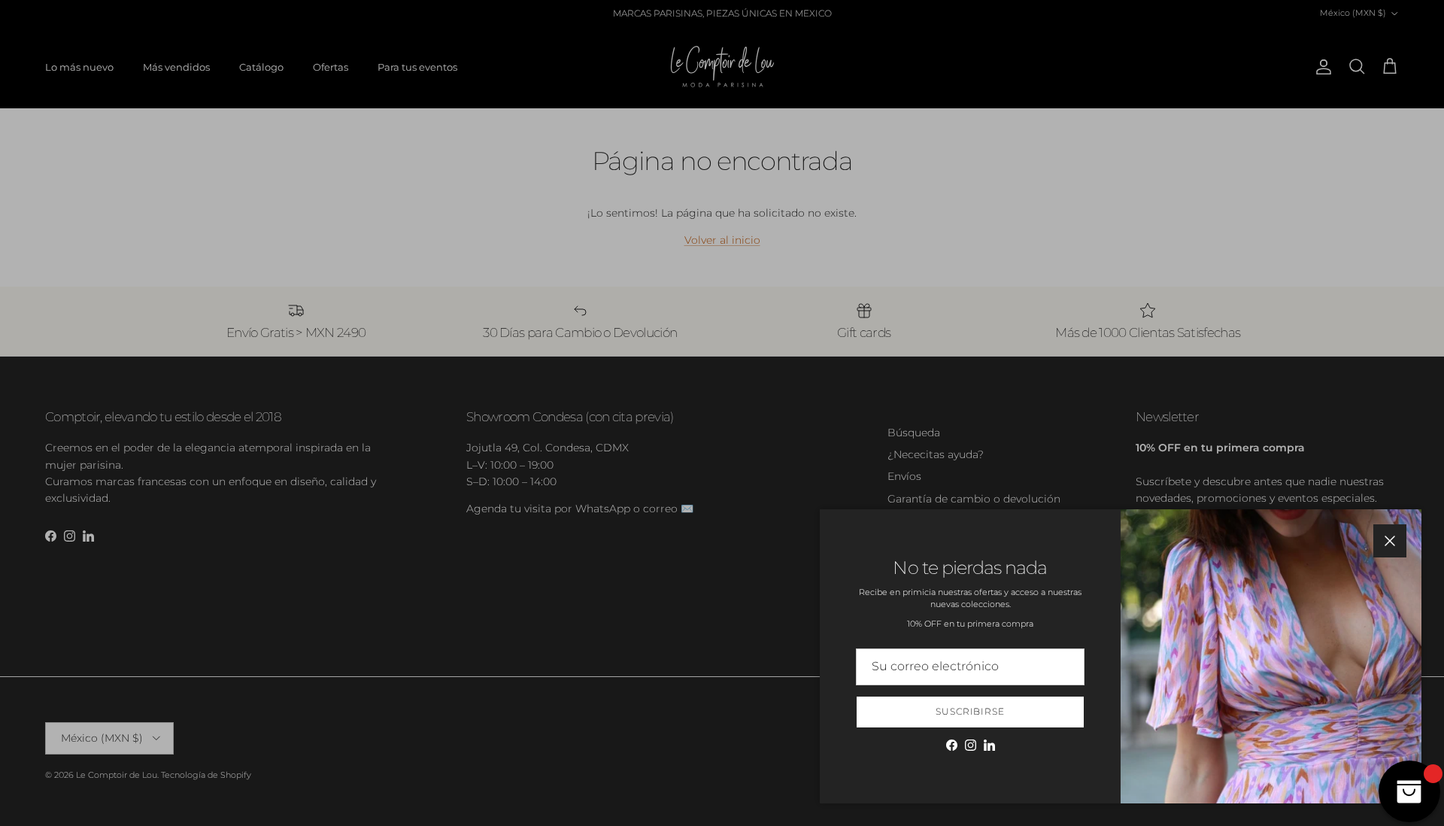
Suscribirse (971, 711)
